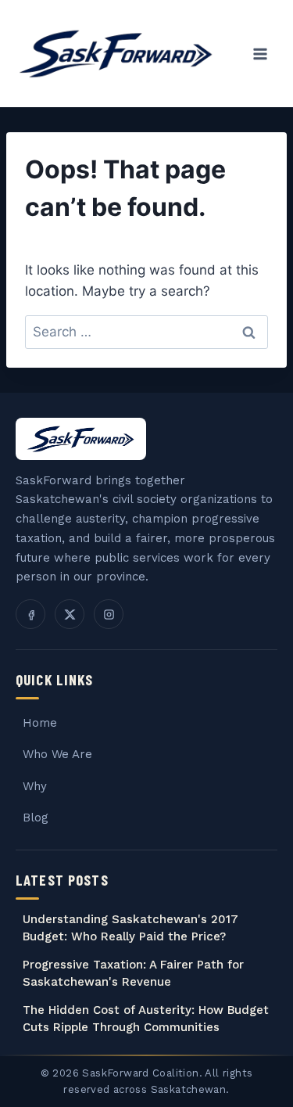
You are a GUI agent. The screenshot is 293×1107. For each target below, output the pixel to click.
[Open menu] (259, 53)
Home (40, 723)
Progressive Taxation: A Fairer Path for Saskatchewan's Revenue (133, 974)
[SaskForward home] (81, 439)
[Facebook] (30, 614)
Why (35, 786)
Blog (35, 817)
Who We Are (57, 754)
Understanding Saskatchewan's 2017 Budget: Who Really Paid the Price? (130, 928)
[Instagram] (108, 614)
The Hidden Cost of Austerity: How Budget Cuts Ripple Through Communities (146, 1019)
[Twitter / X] (69, 614)
